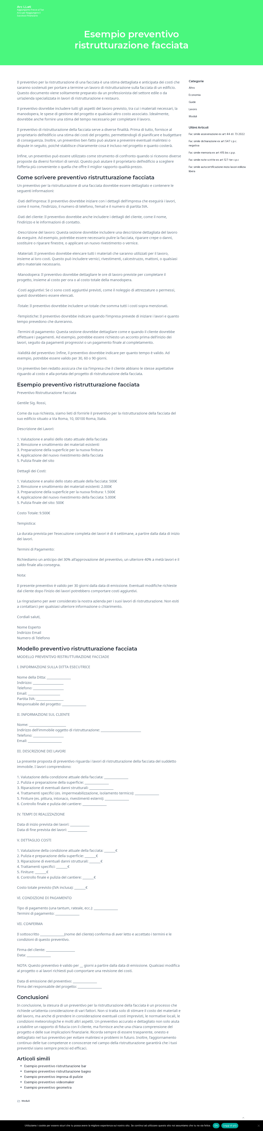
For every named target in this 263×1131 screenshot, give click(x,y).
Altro (192, 88)
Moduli (26, 1101)
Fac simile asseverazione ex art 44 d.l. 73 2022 (217, 134)
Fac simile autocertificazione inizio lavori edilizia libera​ (217, 169)
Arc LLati (24, 7)
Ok (216, 1125)
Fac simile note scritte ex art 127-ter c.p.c (214, 160)
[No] (258, 1125)
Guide (192, 102)
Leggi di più (230, 1125)
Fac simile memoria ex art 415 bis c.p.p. (212, 153)
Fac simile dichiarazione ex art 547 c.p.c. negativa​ (213, 143)
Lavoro (193, 109)
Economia (195, 95)
